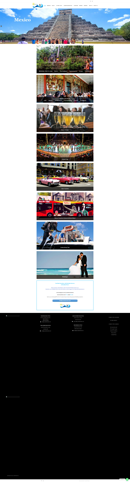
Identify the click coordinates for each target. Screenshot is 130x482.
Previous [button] (1, 26)
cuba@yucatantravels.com (46, 330)
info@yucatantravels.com (46, 321)
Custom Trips (65, 159)
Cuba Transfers (65, 188)
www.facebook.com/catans (65, 294)
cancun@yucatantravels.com (78, 321)
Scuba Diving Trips (65, 247)
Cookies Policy (113, 334)
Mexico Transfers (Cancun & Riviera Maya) (65, 218)
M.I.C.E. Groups (65, 130)
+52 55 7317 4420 (114, 327)
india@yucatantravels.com (78, 330)
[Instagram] (92, 1)
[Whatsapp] (127, 479)
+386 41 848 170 (114, 320)
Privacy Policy (113, 332)
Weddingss (65, 276)
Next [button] (128, 26)
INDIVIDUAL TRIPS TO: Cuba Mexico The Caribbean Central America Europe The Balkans (65, 71)
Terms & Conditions (113, 330)
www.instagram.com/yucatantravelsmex (65, 292)
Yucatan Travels (114, 329)
